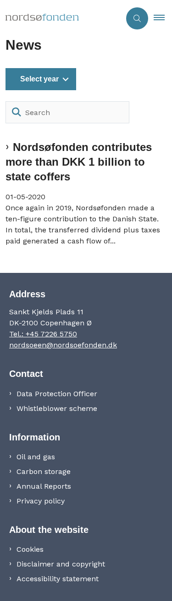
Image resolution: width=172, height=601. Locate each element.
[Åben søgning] (137, 18)
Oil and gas (36, 456)
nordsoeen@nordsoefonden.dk (63, 345)
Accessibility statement (58, 578)
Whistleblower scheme (57, 408)
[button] (163, 18)
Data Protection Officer (57, 393)
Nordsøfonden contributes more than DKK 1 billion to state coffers (79, 162)
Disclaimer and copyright (61, 564)
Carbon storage (44, 471)
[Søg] (17, 112)
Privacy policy (41, 501)
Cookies (30, 549)
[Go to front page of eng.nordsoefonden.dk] (60, 18)
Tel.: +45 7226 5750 (43, 333)
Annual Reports (44, 486)
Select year (39, 79)
